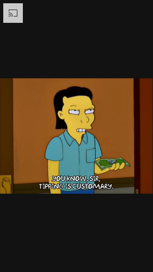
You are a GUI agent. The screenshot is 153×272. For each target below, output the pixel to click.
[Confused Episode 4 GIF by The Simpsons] (76, 136)
